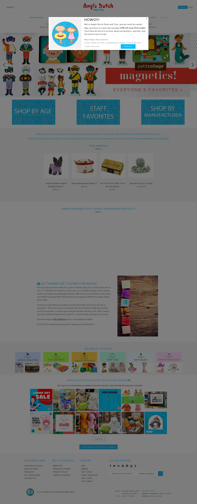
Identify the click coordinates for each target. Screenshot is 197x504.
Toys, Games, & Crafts (95, 43)
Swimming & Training (116, 43)
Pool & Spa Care (134, 43)
